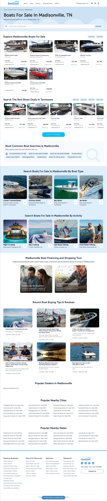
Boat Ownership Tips (70, 468)
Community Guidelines (10, 473)
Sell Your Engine (31, 473)
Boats (25, 3)
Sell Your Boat (30, 471)
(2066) (39, 413)
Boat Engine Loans (52, 468)
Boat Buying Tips (68, 461)
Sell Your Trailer (31, 476)
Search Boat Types (69, 473)
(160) (89, 405)
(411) (86, 433)
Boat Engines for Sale (32, 464)
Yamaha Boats (41, 157)
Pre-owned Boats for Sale (18, 153)
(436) (12, 410)
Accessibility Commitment (11, 488)
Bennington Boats (28, 157)
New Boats (100, 36)
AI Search (98, 26)
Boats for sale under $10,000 (38, 153)
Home (5, 9)
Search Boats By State (70, 476)
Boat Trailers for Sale (32, 466)
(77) (11, 388)
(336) (37, 410)
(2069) (38, 416)
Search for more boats (53, 134)
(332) (12, 408)
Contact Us (92, 471)
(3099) (63, 438)
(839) (37, 444)
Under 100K (100, 99)
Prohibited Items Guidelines (12, 476)
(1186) (37, 441)
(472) (88, 410)
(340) (88, 408)
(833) (13, 441)
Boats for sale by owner (57, 157)
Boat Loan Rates (51, 466)
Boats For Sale (12, 9)
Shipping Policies (9, 481)
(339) (37, 408)
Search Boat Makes (69, 471)
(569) (37, 405)
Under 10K (76, 99)
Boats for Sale (30, 461)
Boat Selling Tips (68, 464)
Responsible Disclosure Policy (13, 483)
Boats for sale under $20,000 (60, 153)
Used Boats (91, 36)
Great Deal (9, 105)
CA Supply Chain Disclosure (12, 485)
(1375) (88, 441)
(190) (62, 416)
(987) (12, 436)
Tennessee (21, 9)
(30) (64, 441)
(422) (63, 444)
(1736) (14, 416)
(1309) (14, 444)
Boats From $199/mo (13, 157)
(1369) (12, 438)
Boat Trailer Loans (52, 471)
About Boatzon (8, 461)
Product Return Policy (10, 471)
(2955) (38, 438)
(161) (64, 408)
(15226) (12, 433)
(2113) (87, 438)
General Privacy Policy (10, 466)
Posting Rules (8, 478)
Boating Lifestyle (68, 466)
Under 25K (83, 99)
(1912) (63, 413)
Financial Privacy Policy (11, 468)
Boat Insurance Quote (53, 473)
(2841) (63, 433)
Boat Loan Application (53, 464)
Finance (38, 3)
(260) (63, 405)
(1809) (89, 413)
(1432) (37, 436)
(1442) (88, 436)
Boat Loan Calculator (52, 461)
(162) (88, 416)
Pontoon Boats (77, 153)
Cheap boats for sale (74, 157)
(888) (38, 433)
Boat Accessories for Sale (34, 468)
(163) (13, 405)
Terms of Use (8, 464)
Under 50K (91, 99)
